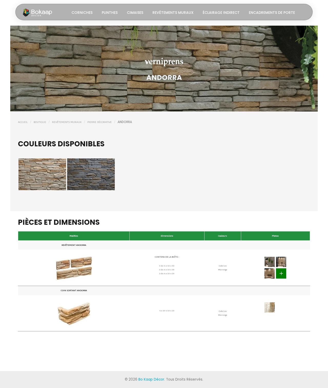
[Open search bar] (304, 12)
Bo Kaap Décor (151, 379)
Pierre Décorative (99, 122)
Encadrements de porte (272, 12)
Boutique (40, 122)
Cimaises (135, 12)
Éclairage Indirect (221, 12)
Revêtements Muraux (172, 12)
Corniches (82, 12)
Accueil (23, 122)
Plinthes (110, 12)
